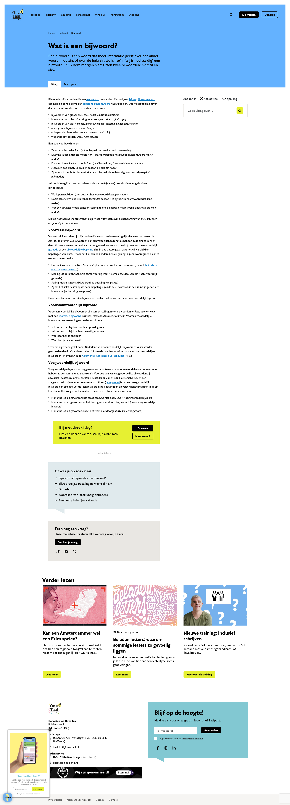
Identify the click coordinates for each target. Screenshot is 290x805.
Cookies (100, 799)
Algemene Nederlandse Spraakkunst (103, 355)
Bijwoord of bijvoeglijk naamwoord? (82, 478)
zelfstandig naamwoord (96, 103)
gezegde (53, 249)
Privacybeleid (55, 799)
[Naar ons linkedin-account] (174, 748)
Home (51, 32)
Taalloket (34, 14)
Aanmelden (211, 730)
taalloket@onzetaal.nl (66, 747)
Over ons (134, 14)
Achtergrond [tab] (70, 84)
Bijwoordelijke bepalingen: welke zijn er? (85, 483)
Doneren (270, 14)
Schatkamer (83, 14)
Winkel (98, 14)
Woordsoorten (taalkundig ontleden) (83, 495)
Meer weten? (142, 436)
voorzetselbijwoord (70, 316)
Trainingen (115, 14)
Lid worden (249, 14)
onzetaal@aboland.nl (65, 762)
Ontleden (64, 489)
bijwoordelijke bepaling (80, 249)
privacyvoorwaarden (192, 738)
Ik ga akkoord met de (181, 738)
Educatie (66, 14)
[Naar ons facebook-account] (157, 748)
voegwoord (113, 382)
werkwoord (92, 99)
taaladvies (211, 99)
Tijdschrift (50, 14)
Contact (113, 799)
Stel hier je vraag (68, 542)
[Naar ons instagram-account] (166, 748)
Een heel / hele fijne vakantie (77, 500)
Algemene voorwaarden (79, 799)
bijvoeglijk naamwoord (142, 99)
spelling (232, 99)
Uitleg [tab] (54, 84)
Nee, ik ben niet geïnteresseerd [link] (28, 794)
